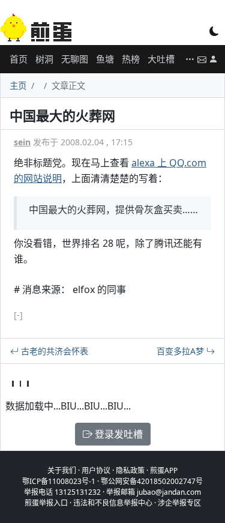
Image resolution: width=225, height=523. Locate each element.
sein (22, 142)
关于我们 (61, 470)
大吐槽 (161, 59)
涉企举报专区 (179, 503)
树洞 (44, 59)
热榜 (131, 59)
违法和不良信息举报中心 (112, 503)
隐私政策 (130, 470)
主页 (18, 85)
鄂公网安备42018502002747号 (152, 481)
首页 (19, 59)
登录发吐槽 (117, 434)
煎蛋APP (164, 470)
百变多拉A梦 (181, 351)
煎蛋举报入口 (46, 503)
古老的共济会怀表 (53, 351)
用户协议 (96, 470)
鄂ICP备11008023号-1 (58, 481)
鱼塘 (105, 59)
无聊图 (74, 59)
